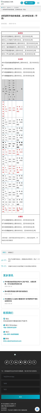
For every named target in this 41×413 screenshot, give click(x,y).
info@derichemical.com (12, 341)
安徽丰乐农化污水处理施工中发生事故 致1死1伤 (22, 266)
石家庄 (16, 410)
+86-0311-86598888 (11, 334)
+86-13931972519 (9, 328)
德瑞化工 (11, 252)
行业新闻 (16, 7)
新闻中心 (9, 7)
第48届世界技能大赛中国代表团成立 (16, 291)
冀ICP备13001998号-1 (8, 406)
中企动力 (10, 410)
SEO (19, 410)
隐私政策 (24, 410)
